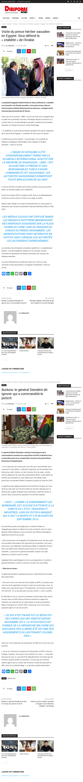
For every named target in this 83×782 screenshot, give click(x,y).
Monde (9, 24)
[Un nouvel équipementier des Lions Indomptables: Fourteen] (10, 343)
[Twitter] (80, 1)
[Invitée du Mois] (27, 343)
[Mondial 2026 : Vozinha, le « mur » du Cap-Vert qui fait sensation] (60, 44)
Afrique (15, 24)
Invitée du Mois (24, 351)
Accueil (4, 24)
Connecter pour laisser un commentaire (15, 372)
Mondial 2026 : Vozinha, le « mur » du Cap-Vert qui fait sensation (73, 44)
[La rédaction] (3, 46)
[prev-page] (3, 359)
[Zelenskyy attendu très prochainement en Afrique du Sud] (46, 343)
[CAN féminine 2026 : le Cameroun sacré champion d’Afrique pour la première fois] (60, 61)
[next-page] (6, 359)
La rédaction (10, 45)
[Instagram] (74, 1)
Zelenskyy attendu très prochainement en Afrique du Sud (45, 352)
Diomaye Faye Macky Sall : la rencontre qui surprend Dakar (73, 53)
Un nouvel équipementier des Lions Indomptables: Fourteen (9, 352)
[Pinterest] (29, 51)
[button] (78, 18)
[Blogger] (68, 1)
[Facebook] (71, 1)
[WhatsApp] (34, 51)
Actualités (41, 347)
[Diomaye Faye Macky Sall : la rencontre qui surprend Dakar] (60, 53)
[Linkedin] (77, 1)
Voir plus (68, 70)
